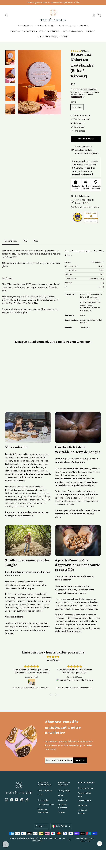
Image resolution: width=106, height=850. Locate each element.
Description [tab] (11, 240)
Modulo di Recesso (82, 812)
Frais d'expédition (90, 89)
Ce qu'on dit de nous (84, 795)
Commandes (43, 799)
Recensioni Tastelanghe (43, 811)
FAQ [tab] (25, 240)
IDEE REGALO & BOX (72, 31)
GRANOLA (82, 25)
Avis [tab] (36, 240)
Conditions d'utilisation (62, 806)
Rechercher (83, 805)
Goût (73, 102)
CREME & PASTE (66, 25)
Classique (77, 107)
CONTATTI (64, 36)
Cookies (61, 812)
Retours (61, 795)
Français (39, 826)
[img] (53, 657)
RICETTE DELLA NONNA (47, 36)
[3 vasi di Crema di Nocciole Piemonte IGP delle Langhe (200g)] (74, 682)
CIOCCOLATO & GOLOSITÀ (23, 31)
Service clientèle (45, 790)
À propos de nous (85, 788)
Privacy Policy (64, 790)
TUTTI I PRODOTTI (25, 25)
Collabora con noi (46, 804)
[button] (76, 51)
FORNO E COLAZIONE (49, 31)
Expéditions (62, 799)
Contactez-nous (84, 800)
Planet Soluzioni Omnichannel (87, 839)
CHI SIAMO (90, 31)
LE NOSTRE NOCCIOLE (45, 25)
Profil (40, 795)
